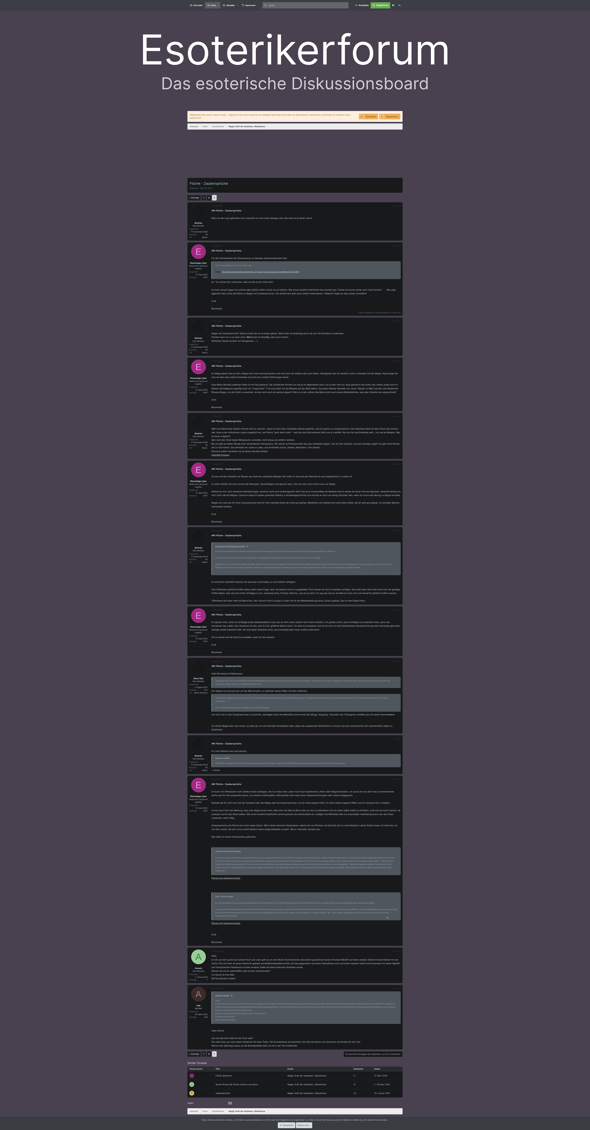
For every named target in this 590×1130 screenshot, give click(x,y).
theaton (195, 188)
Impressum (250, 5)
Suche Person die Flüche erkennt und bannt (237, 1084)
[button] (218, 5)
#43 (399, 321)
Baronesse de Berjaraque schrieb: (230, 546)
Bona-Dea (198, 678)
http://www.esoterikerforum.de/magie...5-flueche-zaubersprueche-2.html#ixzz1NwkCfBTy (261, 272)
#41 (399, 206)
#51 (399, 779)
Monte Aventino (201, 693)
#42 (399, 246)
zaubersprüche (223, 1093)
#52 (399, 951)
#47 (399, 530)
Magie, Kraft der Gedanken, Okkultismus (306, 1075)
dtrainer (198, 223)
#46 (399, 464)
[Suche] (399, 5)
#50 (399, 739)
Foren (213, 5)
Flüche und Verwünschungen (225, 878)
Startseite (198, 5)
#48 (399, 610)
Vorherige (195, 197)
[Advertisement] (295, 154)
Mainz (205, 237)
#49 (399, 661)
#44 (399, 361)
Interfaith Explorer (220, 455)
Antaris (198, 968)
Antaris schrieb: (222, 995)
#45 (399, 416)
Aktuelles (230, 5)
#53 (399, 988)
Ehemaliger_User (198, 263)
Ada (199, 1005)
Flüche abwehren (224, 1075)
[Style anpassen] (393, 5)
